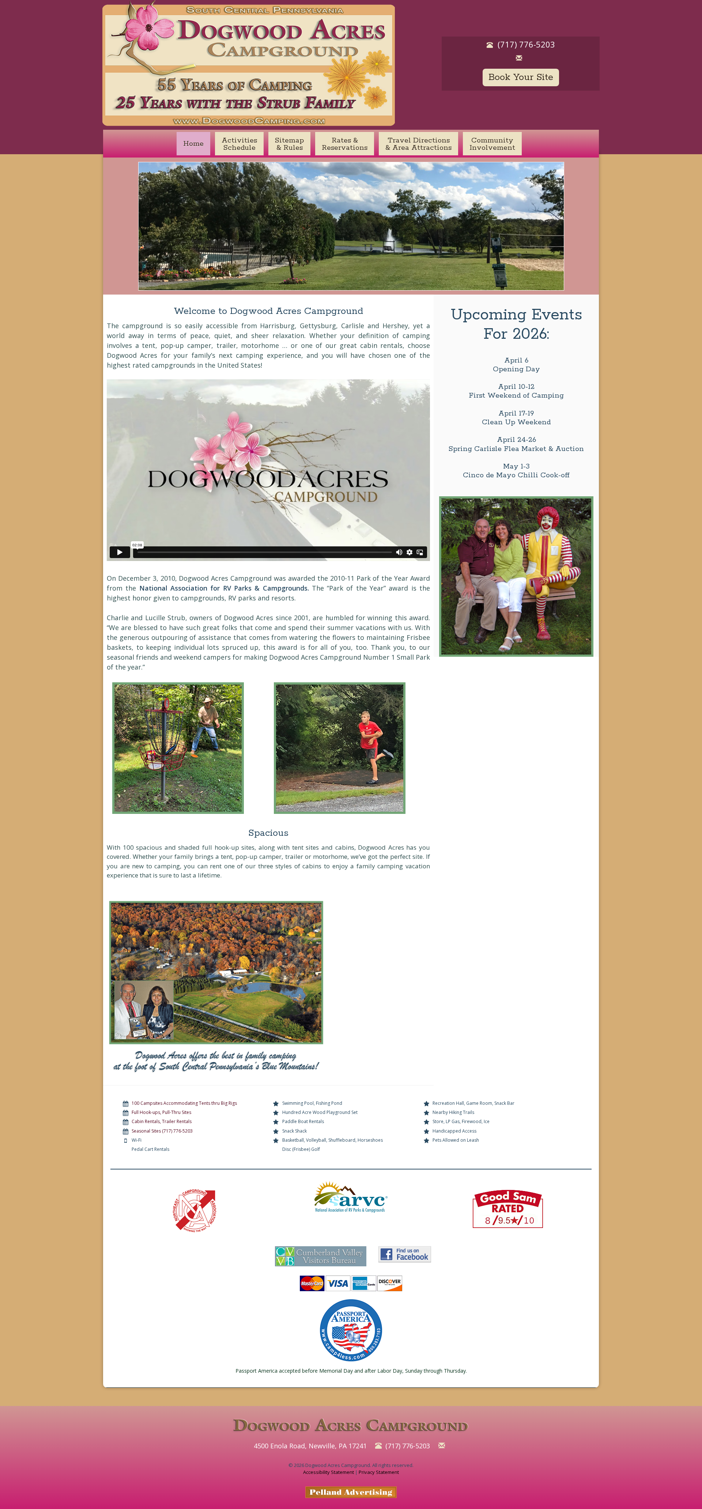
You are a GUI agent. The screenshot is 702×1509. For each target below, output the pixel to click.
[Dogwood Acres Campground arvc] (351, 1199)
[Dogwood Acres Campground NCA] (194, 1210)
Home (193, 143)
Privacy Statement (379, 1472)
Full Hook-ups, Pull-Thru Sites (161, 1112)
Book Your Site (520, 77)
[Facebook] (405, 1255)
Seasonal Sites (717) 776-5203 (162, 1131)
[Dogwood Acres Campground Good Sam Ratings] (508, 1209)
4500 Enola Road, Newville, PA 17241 (310, 1445)
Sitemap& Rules (289, 144)
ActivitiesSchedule (239, 144)
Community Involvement (492, 144)
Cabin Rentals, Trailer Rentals (162, 1121)
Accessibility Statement (328, 1472)
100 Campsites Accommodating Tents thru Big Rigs (184, 1103)
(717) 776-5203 (526, 44)
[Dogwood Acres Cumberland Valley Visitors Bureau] (321, 1255)
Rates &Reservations (344, 144)
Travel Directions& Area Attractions (418, 144)
